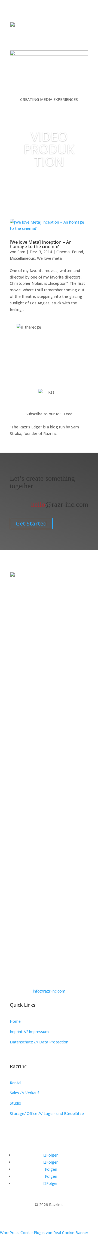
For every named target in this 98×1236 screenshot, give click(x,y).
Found (77, 251)
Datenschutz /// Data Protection (39, 1042)
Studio (15, 1103)
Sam (21, 251)
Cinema (63, 251)
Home (15, 1021)
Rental (15, 1082)
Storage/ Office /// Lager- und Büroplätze (47, 1113)
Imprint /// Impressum (29, 1031)
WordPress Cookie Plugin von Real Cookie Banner (44, 1232)
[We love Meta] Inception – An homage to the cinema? (41, 244)
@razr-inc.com (59, 504)
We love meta (49, 258)
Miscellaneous (22, 258)
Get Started (31, 523)
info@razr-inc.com (49, 991)
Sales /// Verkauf (24, 1092)
